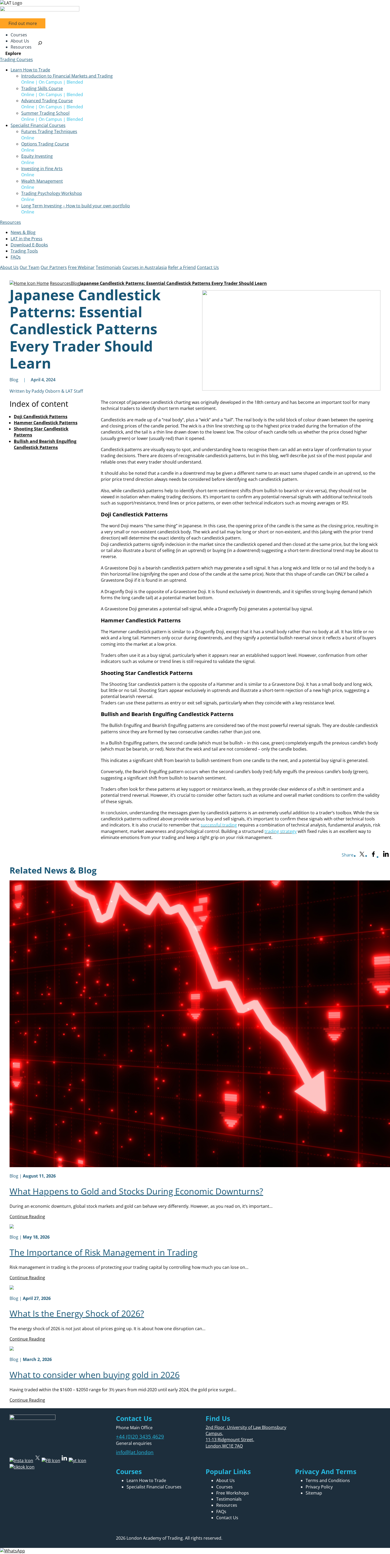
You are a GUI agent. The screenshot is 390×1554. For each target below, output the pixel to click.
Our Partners (54, 267)
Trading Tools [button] (24, 251)
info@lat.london (135, 1452)
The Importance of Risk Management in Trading (103, 1252)
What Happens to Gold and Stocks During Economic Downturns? (136, 1191)
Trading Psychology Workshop (51, 193)
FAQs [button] (16, 257)
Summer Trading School (45, 113)
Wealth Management (42, 181)
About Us (9, 267)
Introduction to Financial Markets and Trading (67, 76)
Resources (10, 222)
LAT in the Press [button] (26, 239)
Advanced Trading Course (47, 101)
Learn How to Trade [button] (30, 70)
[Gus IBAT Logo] (195, 3)
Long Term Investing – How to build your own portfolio (75, 206)
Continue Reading (27, 1216)
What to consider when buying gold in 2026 (95, 1374)
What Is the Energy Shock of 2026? (77, 1313)
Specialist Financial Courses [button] (38, 125)
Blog (75, 283)
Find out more (22, 23)
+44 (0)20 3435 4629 (140, 1436)
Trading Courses (16, 59)
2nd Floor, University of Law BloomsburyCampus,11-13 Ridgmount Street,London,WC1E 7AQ (246, 1436)
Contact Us (208, 267)
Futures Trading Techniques (49, 131)
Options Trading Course (45, 144)
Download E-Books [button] (29, 245)
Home (42, 283)
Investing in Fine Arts (42, 169)
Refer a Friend (182, 267)
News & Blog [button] (23, 232)
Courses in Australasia (144, 267)
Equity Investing (37, 156)
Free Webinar (81, 267)
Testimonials (108, 267)
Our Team (30, 267)
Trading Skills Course (42, 88)
